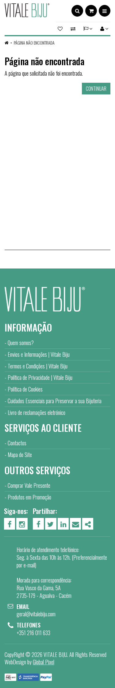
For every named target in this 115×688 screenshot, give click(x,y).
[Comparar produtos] (73, 28)
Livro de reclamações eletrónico (36, 412)
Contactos (17, 443)
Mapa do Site (20, 455)
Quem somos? (21, 343)
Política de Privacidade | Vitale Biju (40, 377)
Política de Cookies (25, 389)
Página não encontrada (34, 42)
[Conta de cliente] (103, 28)
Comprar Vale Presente (29, 485)
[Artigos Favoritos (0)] (61, 28)
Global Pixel (43, 662)
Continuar (96, 88)
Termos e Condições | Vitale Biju (37, 366)
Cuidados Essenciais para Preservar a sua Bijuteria (55, 401)
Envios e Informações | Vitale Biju (39, 354)
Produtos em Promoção (29, 497)
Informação (28, 327)
